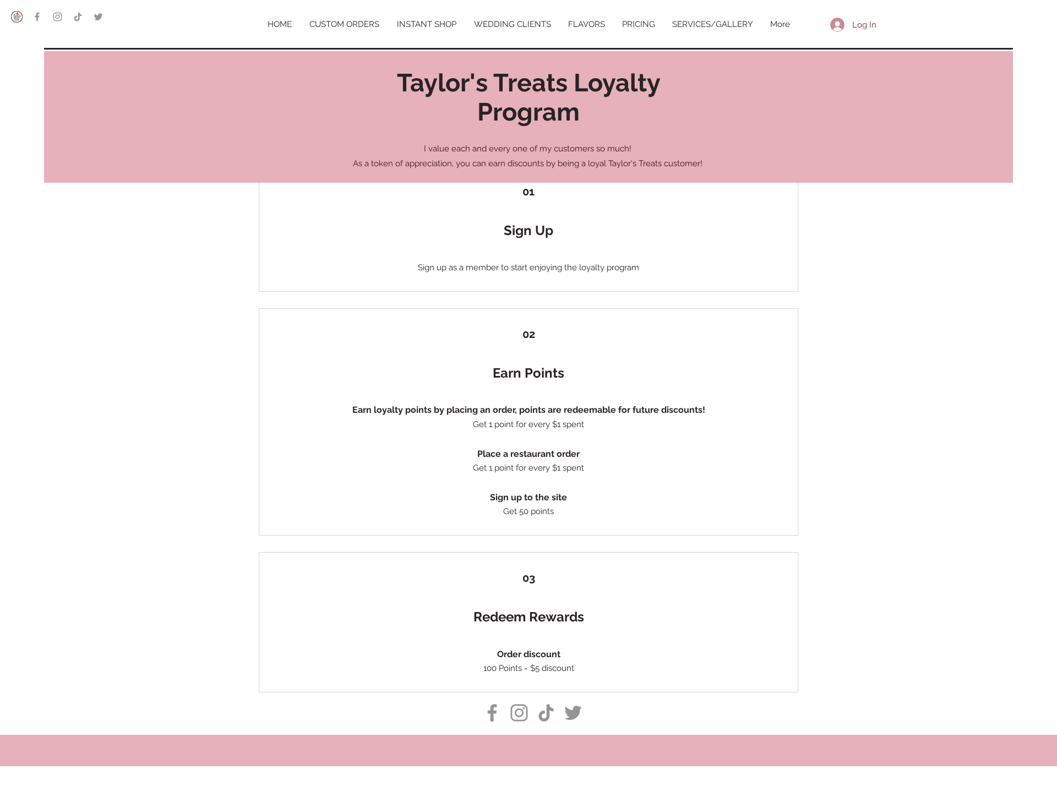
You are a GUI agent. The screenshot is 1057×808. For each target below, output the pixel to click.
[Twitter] (98, 17)
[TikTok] (78, 17)
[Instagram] (57, 17)
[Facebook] (37, 17)
